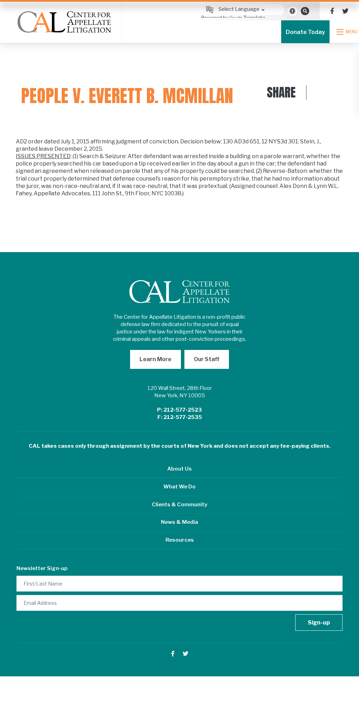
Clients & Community (179, 504)
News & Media (179, 522)
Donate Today (305, 32)
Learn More (155, 359)
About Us (179, 469)
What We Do (179, 487)
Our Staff (206, 359)
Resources (179, 540)
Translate (254, 18)
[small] (332, 11)
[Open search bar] (305, 11)
